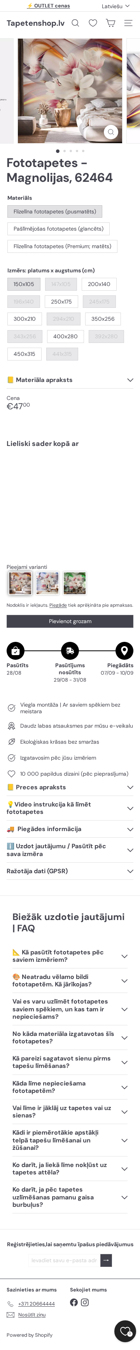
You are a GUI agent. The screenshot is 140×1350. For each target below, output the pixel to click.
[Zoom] (111, 132)
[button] (20, 583)
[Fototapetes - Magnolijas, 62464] (70, 481)
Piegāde (58, 605)
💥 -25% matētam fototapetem (48, 7)
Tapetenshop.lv (36, 23)
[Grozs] (110, 23)
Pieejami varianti (27, 567)
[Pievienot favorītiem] (123, 470)
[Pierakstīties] (106, 1260)
